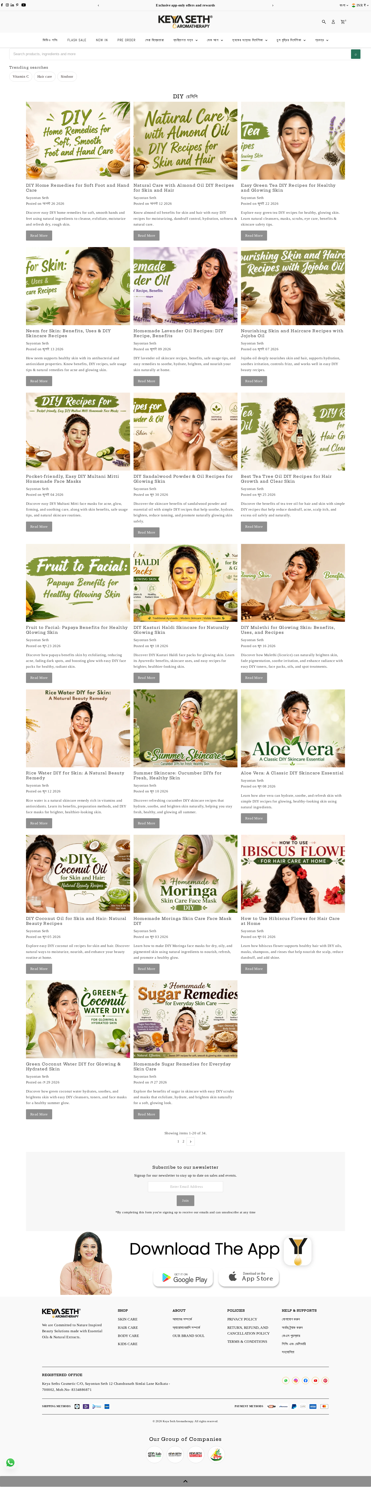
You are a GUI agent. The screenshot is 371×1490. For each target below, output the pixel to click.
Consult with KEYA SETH (159, 745)
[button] (109, 743)
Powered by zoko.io (142, 782)
